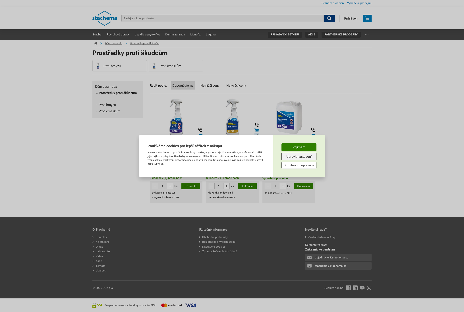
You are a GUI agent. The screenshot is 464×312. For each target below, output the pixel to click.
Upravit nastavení (299, 156)
